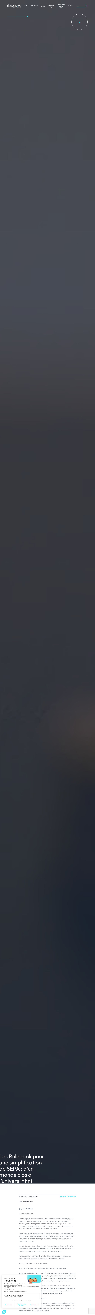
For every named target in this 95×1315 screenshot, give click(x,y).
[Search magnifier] (87, 6)
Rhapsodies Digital (51, 6)
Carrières (70, 5)
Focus (26, 5)
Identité (43, 6)
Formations (34, 5)
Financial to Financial (68, 1196)
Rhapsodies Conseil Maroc (61, 6)
